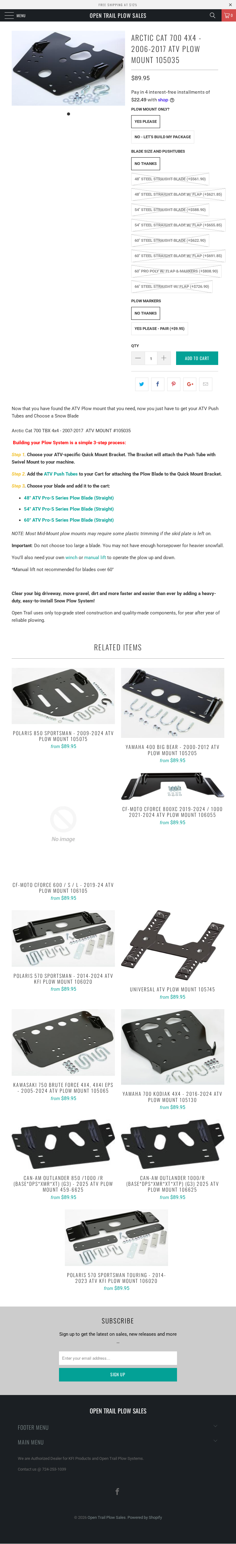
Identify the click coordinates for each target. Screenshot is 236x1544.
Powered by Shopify (145, 1517)
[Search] (214, 15)
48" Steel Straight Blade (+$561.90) (170, 179)
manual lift (95, 557)
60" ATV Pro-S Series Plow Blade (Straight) (69, 520)
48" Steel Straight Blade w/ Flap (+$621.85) (178, 194)
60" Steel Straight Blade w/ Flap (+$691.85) (178, 255)
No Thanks (146, 163)
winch (71, 557)
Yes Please (146, 121)
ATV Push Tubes (61, 474)
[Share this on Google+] (189, 384)
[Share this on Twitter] (141, 384)
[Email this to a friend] (205, 384)
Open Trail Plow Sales (118, 15)
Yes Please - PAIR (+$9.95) (160, 328)
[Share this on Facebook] (157, 384)
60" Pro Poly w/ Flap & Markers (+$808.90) (176, 271)
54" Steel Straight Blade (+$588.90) (170, 209)
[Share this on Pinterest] (173, 384)
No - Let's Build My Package (163, 137)
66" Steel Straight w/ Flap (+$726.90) (172, 286)
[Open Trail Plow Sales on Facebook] (117, 1492)
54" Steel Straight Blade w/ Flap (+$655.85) (178, 225)
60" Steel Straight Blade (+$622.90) (170, 240)
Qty (135, 345)
